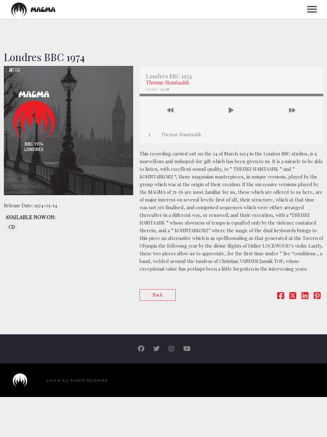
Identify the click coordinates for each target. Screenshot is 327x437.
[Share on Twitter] (293, 297)
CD (12, 227)
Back (158, 295)
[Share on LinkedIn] (305, 297)
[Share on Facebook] (281, 297)
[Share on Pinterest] (317, 297)
